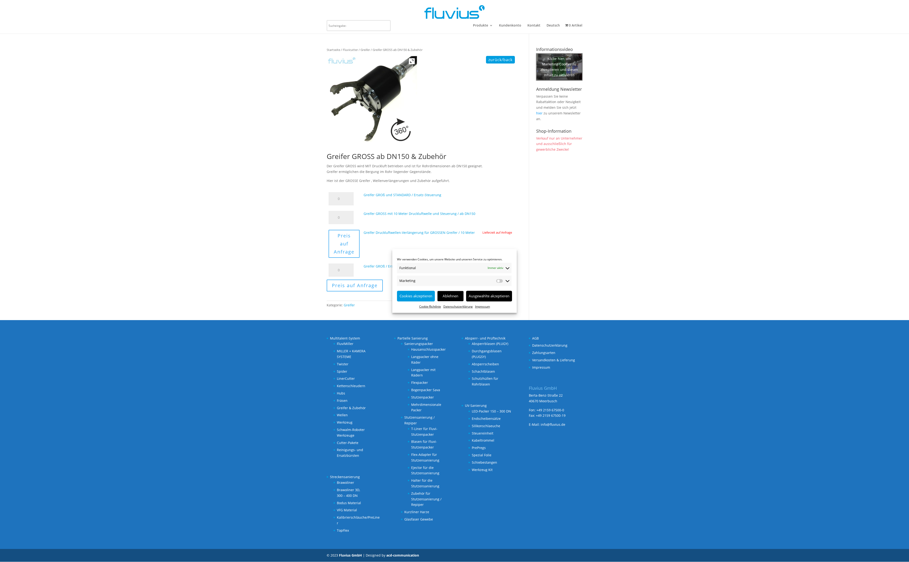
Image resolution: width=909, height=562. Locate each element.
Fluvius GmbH (350, 555)
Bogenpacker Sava (425, 390)
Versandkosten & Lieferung (553, 360)
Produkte (480, 25)
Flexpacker (419, 382)
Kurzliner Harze (416, 512)
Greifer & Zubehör (351, 408)
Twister (342, 364)
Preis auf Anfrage (344, 243)
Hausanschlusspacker (428, 349)
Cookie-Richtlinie (430, 306)
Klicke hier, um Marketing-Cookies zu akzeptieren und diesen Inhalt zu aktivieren (559, 66)
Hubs (341, 393)
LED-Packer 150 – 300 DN (491, 411)
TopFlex (343, 530)
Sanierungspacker (418, 343)
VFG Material (347, 510)
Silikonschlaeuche (486, 426)
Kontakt (533, 25)
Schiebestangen (484, 462)
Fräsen (342, 400)
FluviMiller (345, 343)
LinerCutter (346, 378)
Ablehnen (450, 296)
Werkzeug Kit (482, 469)
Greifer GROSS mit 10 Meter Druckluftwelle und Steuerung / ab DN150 (419, 213)
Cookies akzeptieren (416, 296)
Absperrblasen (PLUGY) (490, 343)
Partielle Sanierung (412, 338)
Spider (342, 371)
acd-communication (402, 555)
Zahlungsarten (543, 352)
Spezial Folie (481, 455)
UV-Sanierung (476, 405)
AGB (535, 338)
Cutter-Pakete (347, 442)
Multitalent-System (345, 338)
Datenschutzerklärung (458, 306)
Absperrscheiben (485, 364)
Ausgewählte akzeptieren (489, 296)
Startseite (333, 50)
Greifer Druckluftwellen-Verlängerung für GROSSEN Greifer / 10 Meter (419, 232)
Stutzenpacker (422, 397)
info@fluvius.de (553, 424)
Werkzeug (344, 422)
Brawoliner (345, 482)
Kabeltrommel (483, 440)
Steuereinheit (482, 433)
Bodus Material (349, 503)
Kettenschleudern (351, 386)
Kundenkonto (510, 25)
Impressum (482, 306)
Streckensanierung (345, 477)
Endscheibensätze (486, 418)
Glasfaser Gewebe (418, 519)
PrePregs (479, 447)
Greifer (365, 50)
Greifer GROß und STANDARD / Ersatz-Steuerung (402, 195)
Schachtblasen (483, 371)
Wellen (342, 415)
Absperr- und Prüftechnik (485, 338)
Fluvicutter (350, 50)
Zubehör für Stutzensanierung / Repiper (426, 499)
